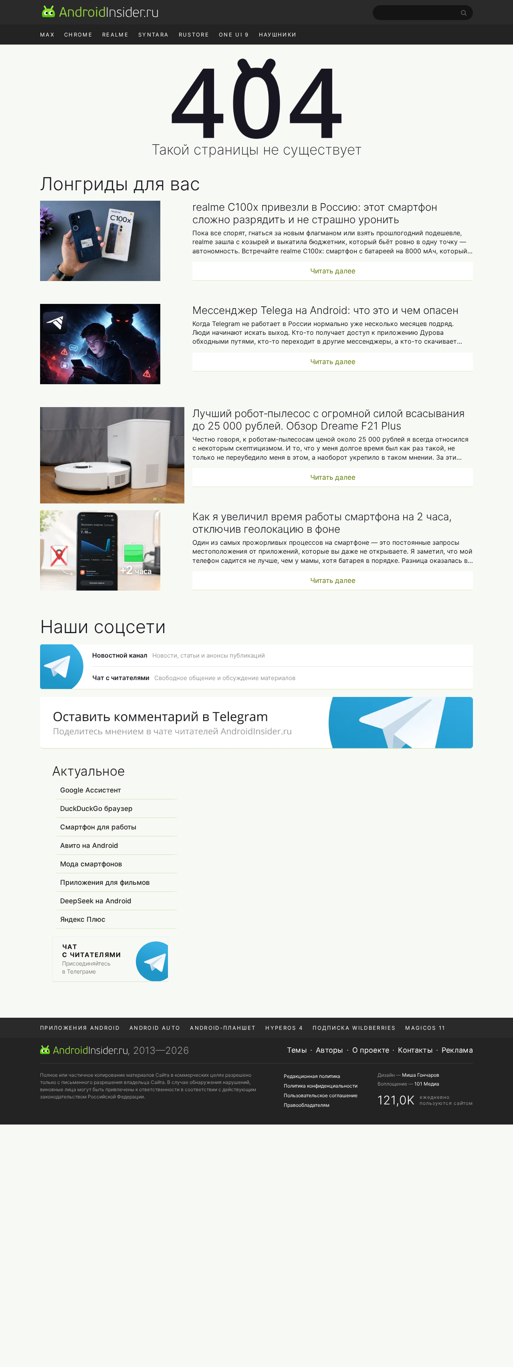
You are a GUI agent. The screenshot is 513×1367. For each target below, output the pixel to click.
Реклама (457, 1050)
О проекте (371, 1050)
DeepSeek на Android (95, 901)
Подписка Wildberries (354, 1028)
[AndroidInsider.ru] (100, 11)
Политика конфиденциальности (320, 1086)
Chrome (78, 34)
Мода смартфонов (91, 864)
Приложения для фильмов (105, 882)
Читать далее (332, 271)
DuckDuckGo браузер (96, 809)
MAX (47, 34)
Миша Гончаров (420, 1075)
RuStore (194, 34)
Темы (297, 1050)
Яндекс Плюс (82, 919)
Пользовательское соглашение (320, 1095)
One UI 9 (234, 34)
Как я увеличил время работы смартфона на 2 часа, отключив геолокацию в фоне (322, 522)
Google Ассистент (90, 790)
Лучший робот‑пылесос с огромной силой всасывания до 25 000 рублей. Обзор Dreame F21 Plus (328, 419)
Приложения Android (80, 1028)
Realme (115, 34)
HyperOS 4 (284, 1028)
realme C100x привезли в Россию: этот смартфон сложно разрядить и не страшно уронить (314, 213)
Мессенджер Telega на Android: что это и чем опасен (325, 310)
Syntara (153, 34)
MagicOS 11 (425, 1028)
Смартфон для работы (98, 827)
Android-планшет (223, 1028)
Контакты (415, 1050)
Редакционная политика (312, 1076)
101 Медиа (426, 1084)
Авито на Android (89, 845)
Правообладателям (306, 1105)
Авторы (329, 1050)
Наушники (278, 34)
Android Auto (154, 1028)
